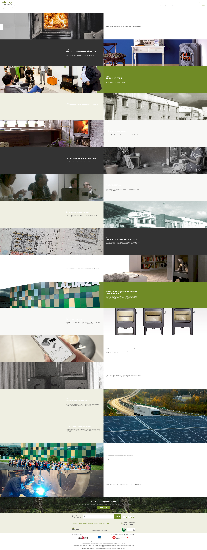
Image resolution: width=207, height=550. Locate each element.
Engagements (90, 523)
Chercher (164, 2)
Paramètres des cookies (114, 534)
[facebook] (124, 517)
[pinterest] (133, 517)
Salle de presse (102, 523)
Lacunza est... (75, 523)
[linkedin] (129, 517)
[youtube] (126, 517)
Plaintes (108, 523)
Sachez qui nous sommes (83, 523)
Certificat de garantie (75, 534)
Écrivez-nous (103, 507)
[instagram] (131, 517)
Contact (81, 534)
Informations (96, 523)
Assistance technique (171, 2)
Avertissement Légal (122, 534)
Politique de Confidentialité (130, 534)
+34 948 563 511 (128, 524)
